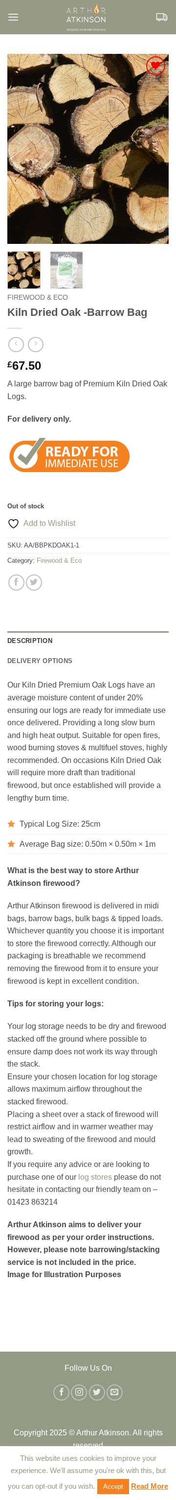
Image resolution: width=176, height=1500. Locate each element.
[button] (13, 17)
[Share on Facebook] (16, 582)
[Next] (153, 149)
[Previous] (23, 149)
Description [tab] (29, 640)
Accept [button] (113, 1486)
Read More (149, 1486)
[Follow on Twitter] (97, 1392)
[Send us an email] (115, 1392)
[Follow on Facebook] (61, 1392)
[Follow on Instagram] (79, 1392)
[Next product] (15, 344)
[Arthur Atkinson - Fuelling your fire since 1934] (87, 17)
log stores (95, 1177)
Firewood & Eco (37, 297)
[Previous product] (35, 344)
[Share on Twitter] (34, 582)
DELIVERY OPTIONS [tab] (39, 661)
